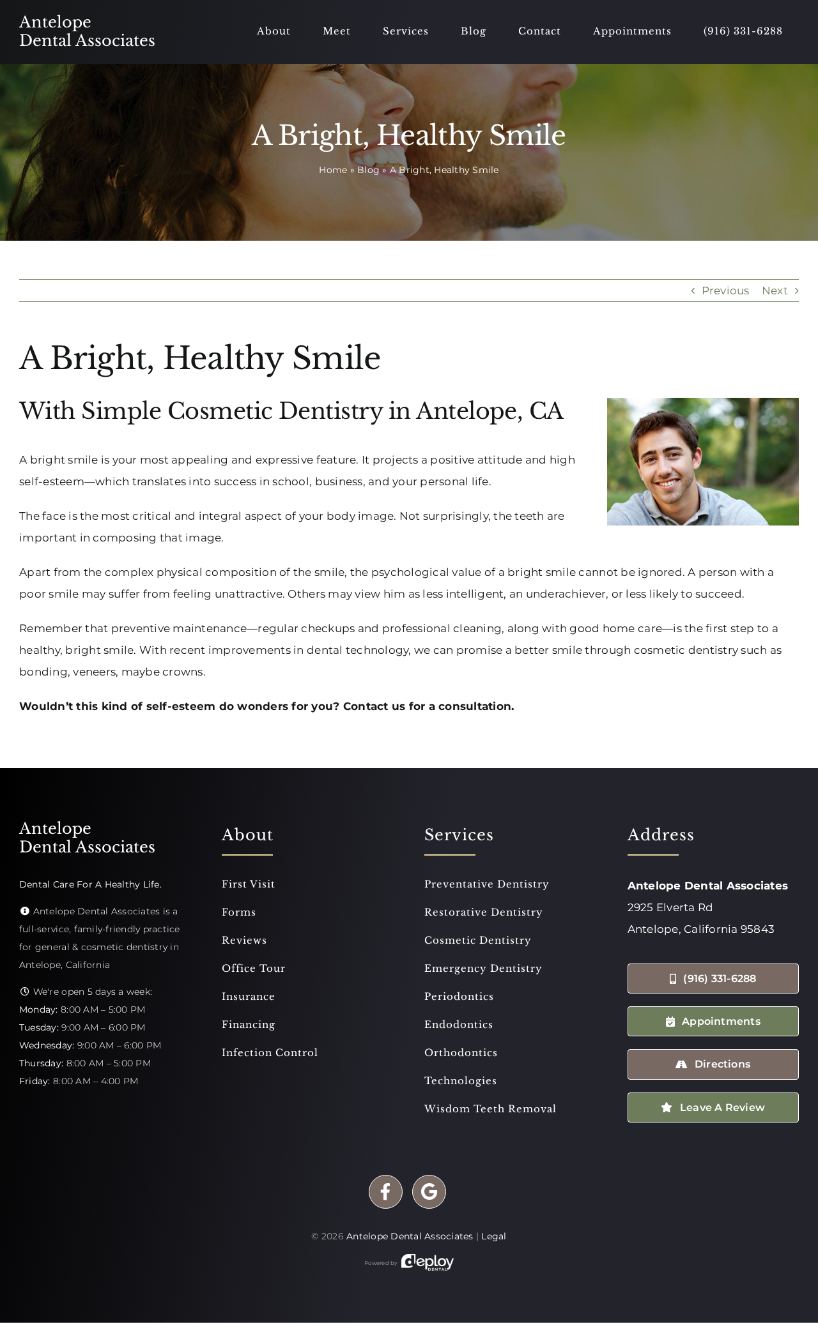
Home (333, 170)
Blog (368, 170)
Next (775, 290)
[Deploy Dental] (427, 1263)
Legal (493, 1236)
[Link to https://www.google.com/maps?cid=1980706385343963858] (429, 1192)
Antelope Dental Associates (410, 1236)
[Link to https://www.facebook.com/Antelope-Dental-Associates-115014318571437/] (386, 1192)
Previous (726, 290)
